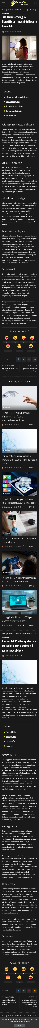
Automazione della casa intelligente (17, 97)
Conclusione (9, 746)
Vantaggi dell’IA (11, 732)
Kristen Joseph (9, 31)
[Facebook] (18, 359)
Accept (20, 1025)
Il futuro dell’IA (10, 741)
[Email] (34, 359)
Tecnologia (5, 13)
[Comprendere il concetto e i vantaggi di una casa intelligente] (19, 523)
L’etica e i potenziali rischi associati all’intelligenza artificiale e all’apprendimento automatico (16, 417)
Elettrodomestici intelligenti (15, 106)
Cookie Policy (25, 1021)
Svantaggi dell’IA (11, 737)
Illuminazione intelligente (14, 111)
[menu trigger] (4, 3)
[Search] (35, 3)
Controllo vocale (11, 116)
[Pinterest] (29, 359)
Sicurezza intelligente (13, 102)
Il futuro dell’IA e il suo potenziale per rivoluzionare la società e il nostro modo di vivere (19, 460)
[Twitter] (24, 359)
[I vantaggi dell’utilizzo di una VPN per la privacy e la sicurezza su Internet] (19, 602)
